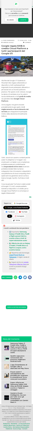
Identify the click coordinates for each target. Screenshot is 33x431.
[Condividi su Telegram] (20, 277)
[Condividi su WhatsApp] (15, 277)
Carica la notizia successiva (16, 307)
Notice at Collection (22, 425)
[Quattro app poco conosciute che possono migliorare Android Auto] (6, 358)
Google (11, 42)
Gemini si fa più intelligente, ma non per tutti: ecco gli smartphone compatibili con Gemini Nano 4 (19, 397)
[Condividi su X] (25, 277)
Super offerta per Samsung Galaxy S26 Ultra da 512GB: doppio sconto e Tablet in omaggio (19, 386)
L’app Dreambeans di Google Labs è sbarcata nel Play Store (19, 366)
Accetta (23, 20)
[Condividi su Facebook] (30, 277)
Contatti (24, 428)
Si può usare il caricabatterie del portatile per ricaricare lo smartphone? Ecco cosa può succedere (19, 375)
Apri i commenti (7, 277)
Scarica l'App (17, 428)
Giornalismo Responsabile (21, 427)
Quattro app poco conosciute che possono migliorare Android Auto (17, 358)
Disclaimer (14, 423)
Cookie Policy (7, 427)
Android (5, 42)
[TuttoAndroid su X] (9, 216)
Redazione (6, 423)
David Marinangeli (8, 40)
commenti (28, 42)
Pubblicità (9, 428)
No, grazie (10, 20)
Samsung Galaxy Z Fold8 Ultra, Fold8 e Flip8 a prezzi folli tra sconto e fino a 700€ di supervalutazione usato (19, 236)
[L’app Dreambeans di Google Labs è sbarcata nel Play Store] (6, 366)
